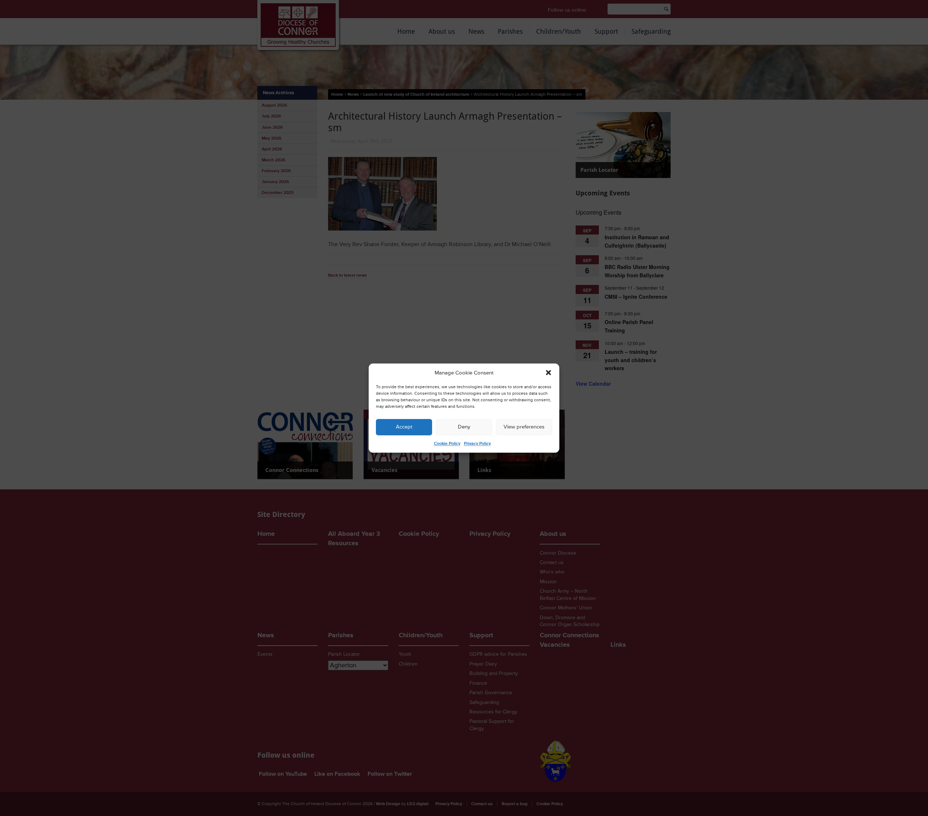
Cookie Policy (447, 443)
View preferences (524, 426)
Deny (464, 426)
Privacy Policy (477, 443)
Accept (404, 426)
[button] (548, 372)
